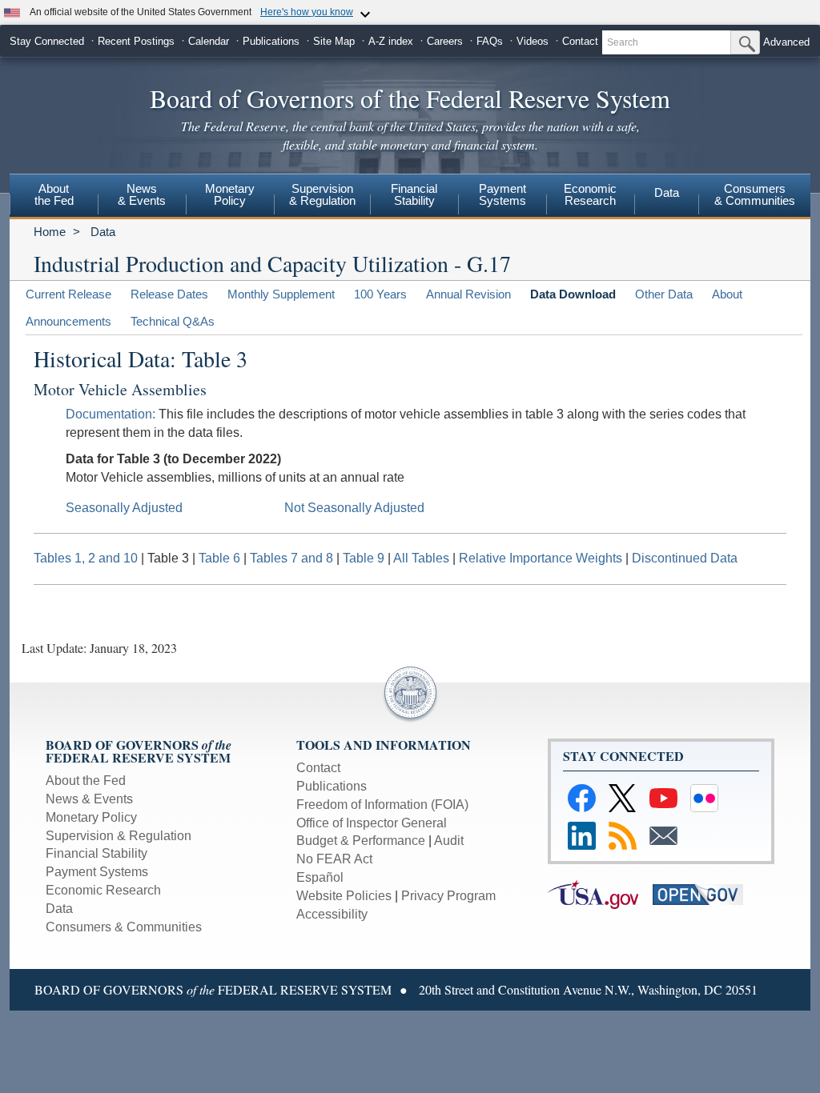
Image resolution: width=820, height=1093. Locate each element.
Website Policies (344, 896)
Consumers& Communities (754, 194)
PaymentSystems (502, 194)
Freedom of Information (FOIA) (382, 804)
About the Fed (86, 780)
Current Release (68, 294)
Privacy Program (448, 896)
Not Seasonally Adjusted (354, 507)
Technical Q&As (173, 321)
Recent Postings (136, 41)
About (727, 294)
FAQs (489, 41)
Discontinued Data (685, 558)
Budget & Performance (360, 840)
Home (50, 231)
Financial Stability (96, 853)
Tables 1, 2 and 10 (86, 558)
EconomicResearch (590, 194)
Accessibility (332, 914)
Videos (533, 41)
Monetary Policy (91, 817)
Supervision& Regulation (322, 194)
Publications (271, 41)
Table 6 (219, 558)
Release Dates (169, 294)
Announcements (68, 321)
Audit (449, 840)
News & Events (142, 194)
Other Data (664, 294)
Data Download (573, 294)
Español (320, 877)
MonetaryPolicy (230, 194)
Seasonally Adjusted (124, 507)
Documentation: (110, 414)
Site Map (334, 41)
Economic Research (103, 890)
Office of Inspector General (371, 823)
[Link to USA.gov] (600, 893)
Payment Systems (97, 872)
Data (666, 192)
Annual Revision (468, 294)
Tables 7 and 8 (291, 558)
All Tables (421, 558)
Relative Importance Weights (540, 558)
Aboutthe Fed (54, 194)
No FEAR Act (334, 859)
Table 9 (363, 558)
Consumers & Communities (124, 927)
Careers (445, 41)
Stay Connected (47, 41)
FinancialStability (414, 194)
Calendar (208, 41)
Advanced (786, 42)
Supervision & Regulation (118, 836)
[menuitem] (54, 196)
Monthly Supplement (281, 294)
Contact (580, 41)
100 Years (380, 294)
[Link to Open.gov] (703, 893)
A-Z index (390, 41)
